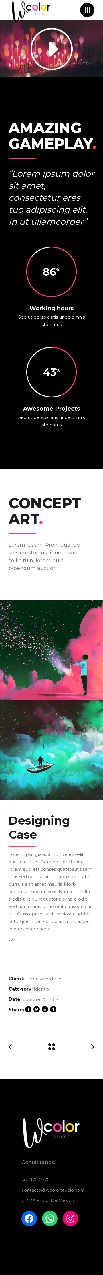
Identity (42, 989)
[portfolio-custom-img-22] (51, 650)
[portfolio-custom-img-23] (51, 750)
